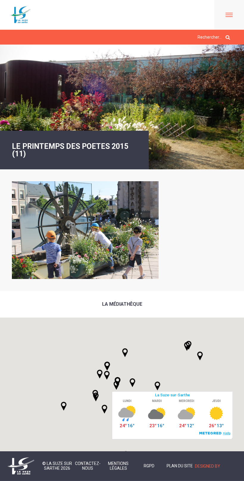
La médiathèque (122, 304)
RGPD (149, 465)
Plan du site (180, 465)
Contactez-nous (88, 466)
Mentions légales (118, 466)
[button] (132, 382)
